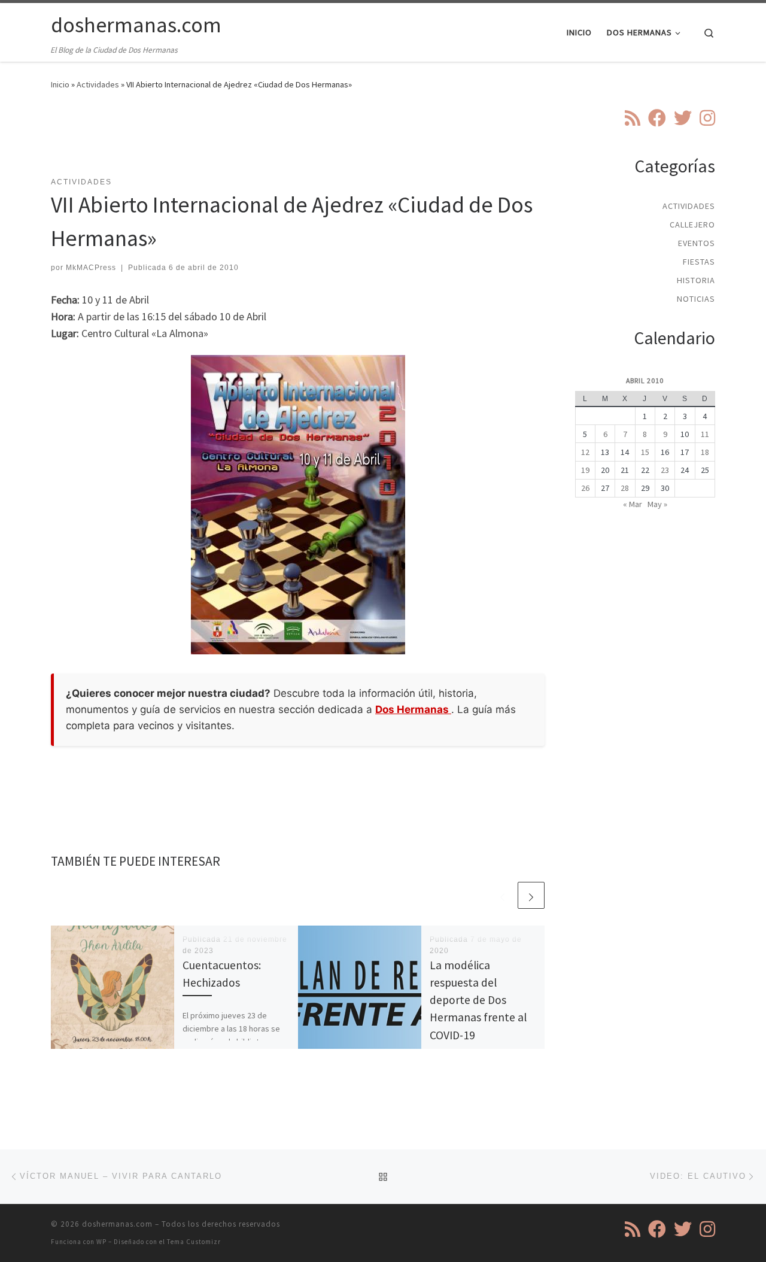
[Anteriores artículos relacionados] (502, 895)
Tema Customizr (194, 1241)
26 (585, 488)
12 (585, 452)
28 (625, 488)
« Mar (632, 504)
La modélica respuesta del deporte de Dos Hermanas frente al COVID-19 (478, 1000)
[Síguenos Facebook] (657, 118)
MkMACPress (91, 267)
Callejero (692, 224)
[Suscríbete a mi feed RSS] (632, 118)
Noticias (696, 298)
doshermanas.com (117, 1224)
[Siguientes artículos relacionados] (531, 895)
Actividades (98, 84)
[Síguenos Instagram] (707, 118)
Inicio (60, 84)
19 (585, 470)
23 (665, 470)
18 (705, 452)
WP (101, 1241)
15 (645, 452)
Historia (696, 280)
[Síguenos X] (683, 118)
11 (705, 434)
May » (657, 504)
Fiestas (699, 261)
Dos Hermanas (413, 709)
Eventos (696, 243)
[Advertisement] (298, 141)
